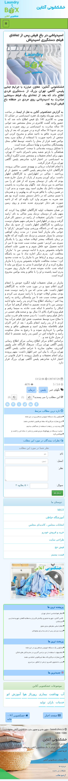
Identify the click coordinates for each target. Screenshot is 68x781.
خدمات (60, 702)
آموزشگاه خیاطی (55, 517)
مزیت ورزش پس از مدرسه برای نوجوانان (47, 631)
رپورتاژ (33, 694)
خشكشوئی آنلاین (51, 7)
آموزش (16, 694)
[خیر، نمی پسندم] (14, 397)
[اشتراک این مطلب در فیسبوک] (36, 404)
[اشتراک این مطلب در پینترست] (13, 404)
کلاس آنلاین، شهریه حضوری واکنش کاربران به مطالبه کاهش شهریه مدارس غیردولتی (36, 619)
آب (62, 694)
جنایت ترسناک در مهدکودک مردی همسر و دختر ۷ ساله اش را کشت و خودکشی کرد (36, 432)
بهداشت (54, 694)
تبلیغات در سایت (59, 770)
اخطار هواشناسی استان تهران (52, 613)
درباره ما (62, 766)
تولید (42, 702)
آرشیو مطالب (61, 775)
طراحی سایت (56, 539)
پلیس (43, 390)
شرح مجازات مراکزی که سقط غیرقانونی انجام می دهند (43, 421)
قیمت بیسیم (57, 554)
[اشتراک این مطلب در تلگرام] (24, 404)
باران (50, 702)
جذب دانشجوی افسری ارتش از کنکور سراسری (45, 662)
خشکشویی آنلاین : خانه (15, 717)
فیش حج (59, 547)
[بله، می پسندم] (29, 397)
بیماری (43, 694)
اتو (8, 694)
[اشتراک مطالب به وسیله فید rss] (7, 404)
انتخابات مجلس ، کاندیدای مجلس (46, 524)
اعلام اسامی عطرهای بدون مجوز (51, 626)
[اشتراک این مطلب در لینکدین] (30, 404)
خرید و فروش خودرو (53, 532)
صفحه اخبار (51, 715)
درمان (31, 390)
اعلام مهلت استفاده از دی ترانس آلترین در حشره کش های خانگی (39, 652)
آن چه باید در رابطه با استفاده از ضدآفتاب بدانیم (44, 426)
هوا (24, 694)
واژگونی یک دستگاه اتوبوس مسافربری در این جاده (43, 416)
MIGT (60, 510)
